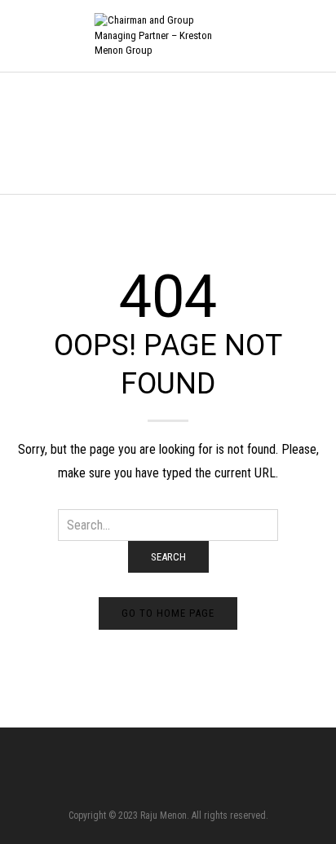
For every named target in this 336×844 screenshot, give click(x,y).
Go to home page (168, 613)
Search (168, 557)
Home (24, 132)
